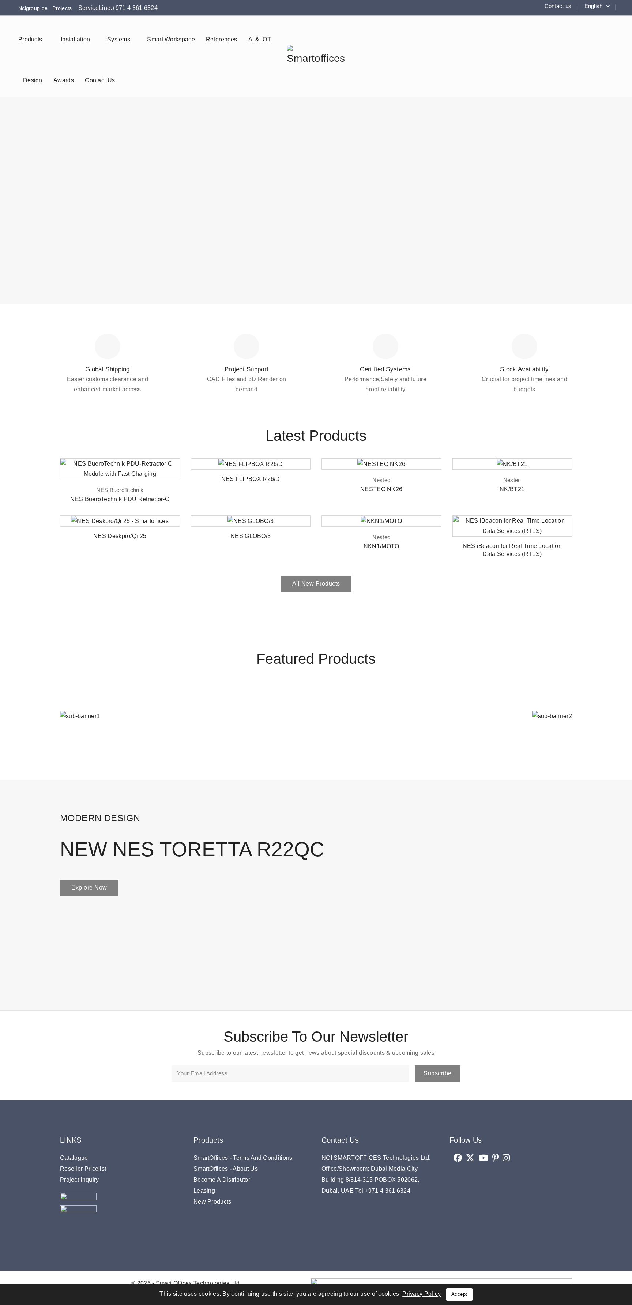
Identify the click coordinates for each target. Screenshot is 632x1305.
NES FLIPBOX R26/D (250, 479)
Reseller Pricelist (83, 1169)
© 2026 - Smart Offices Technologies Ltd (185, 1283)
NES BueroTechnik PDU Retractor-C (119, 499)
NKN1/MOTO (381, 546)
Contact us (558, 6)
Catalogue (74, 1158)
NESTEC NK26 (381, 489)
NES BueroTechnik (119, 490)
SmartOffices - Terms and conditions (243, 1158)
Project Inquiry (79, 1180)
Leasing (204, 1191)
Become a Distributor (221, 1180)
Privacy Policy (421, 1294)
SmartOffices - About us (225, 1169)
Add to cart (169, 471)
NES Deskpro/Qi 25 (119, 536)
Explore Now (89, 887)
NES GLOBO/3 (250, 536)
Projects (60, 8)
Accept (459, 1294)
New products (212, 1202)
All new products (316, 583)
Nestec (381, 480)
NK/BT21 (512, 489)
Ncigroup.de (33, 8)
